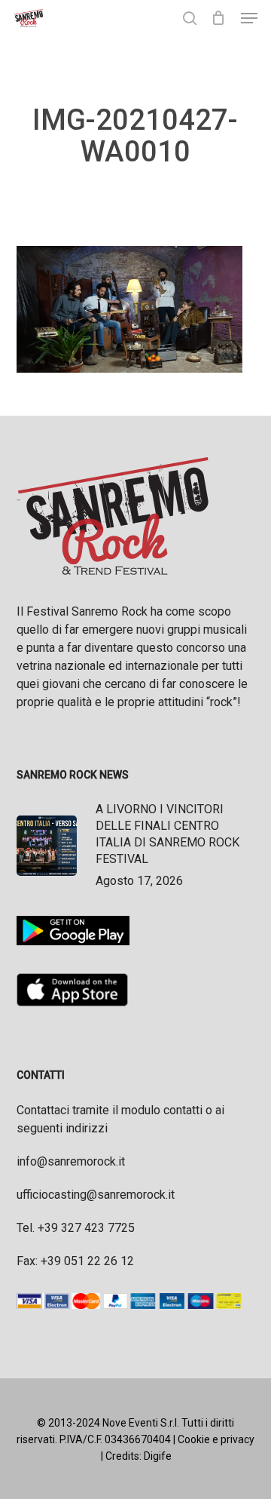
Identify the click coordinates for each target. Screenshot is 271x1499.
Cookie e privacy (216, 1439)
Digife (158, 1456)
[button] (249, 18)
